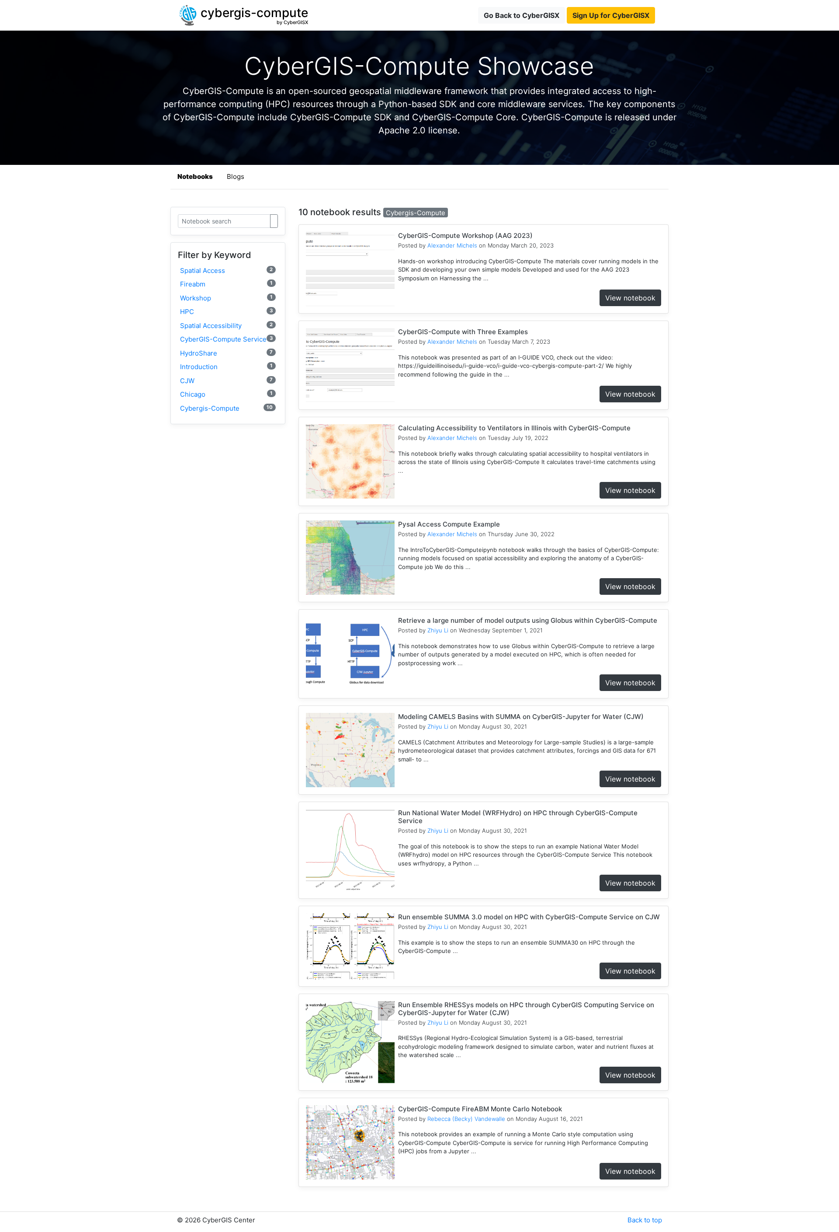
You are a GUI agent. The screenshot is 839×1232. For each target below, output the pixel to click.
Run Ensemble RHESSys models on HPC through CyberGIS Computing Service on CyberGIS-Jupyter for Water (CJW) (526, 1009)
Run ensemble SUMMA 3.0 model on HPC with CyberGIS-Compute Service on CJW (529, 917)
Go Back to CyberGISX (521, 15)
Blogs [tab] (235, 176)
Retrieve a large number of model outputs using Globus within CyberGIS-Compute (527, 620)
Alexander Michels (452, 245)
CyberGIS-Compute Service (226, 339)
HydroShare (226, 353)
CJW (226, 381)
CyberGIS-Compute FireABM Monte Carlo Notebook (480, 1109)
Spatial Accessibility (226, 325)
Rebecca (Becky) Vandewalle (466, 1118)
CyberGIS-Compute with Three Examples (463, 332)
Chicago (226, 394)
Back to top (645, 1220)
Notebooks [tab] (195, 176)
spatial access (226, 270)
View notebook (630, 297)
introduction (226, 367)
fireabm (226, 284)
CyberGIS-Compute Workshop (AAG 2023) (465, 235)
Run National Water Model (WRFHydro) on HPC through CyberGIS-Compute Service (518, 817)
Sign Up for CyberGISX (610, 15)
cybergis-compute (226, 408)
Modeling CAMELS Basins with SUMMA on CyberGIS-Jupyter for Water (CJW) (521, 716)
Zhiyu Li (437, 630)
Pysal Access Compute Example (449, 524)
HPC (226, 311)
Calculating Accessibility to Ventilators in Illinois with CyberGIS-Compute (514, 428)
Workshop (226, 298)
